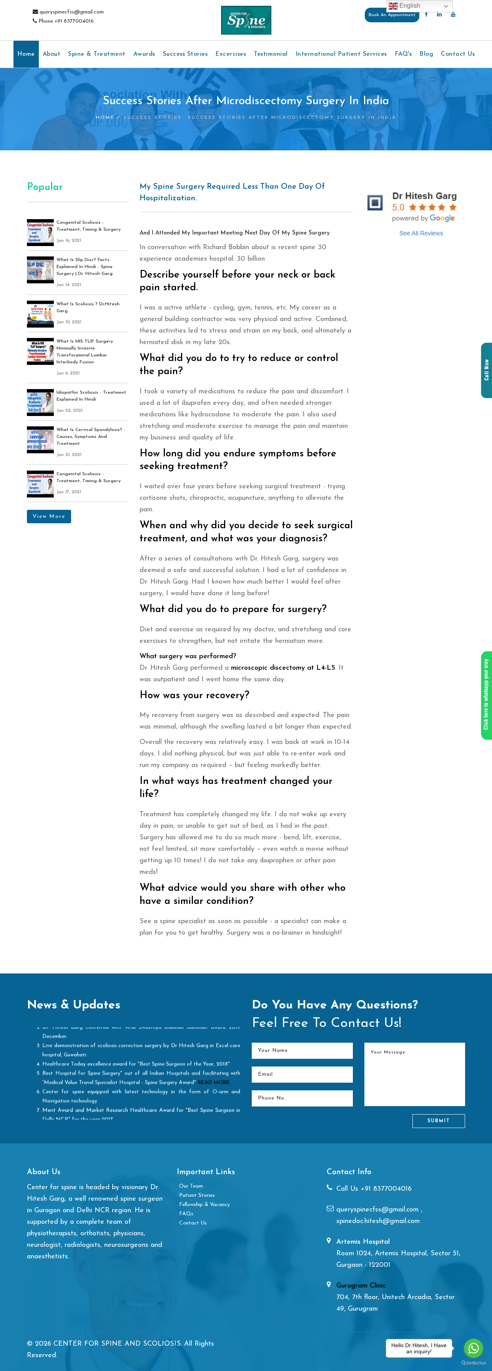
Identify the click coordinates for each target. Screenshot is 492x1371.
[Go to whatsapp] (473, 1348)
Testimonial (271, 54)
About (52, 54)
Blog (426, 54)
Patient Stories (197, 1195)
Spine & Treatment (97, 54)
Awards (144, 54)
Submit (438, 1121)
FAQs (186, 1214)
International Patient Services (341, 54)
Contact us (458, 54)
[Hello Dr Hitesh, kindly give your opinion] (486, 695)
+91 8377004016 (386, 1189)
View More (49, 516)
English (409, 5)
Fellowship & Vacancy (204, 1205)
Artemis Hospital (363, 1242)
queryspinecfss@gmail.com (378, 1209)
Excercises (230, 54)
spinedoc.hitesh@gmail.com (378, 1221)
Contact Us (193, 1223)
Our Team (191, 1186)
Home (26, 54)
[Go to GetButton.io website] (473, 1363)
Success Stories (185, 54)
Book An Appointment (392, 15)
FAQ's (403, 54)
